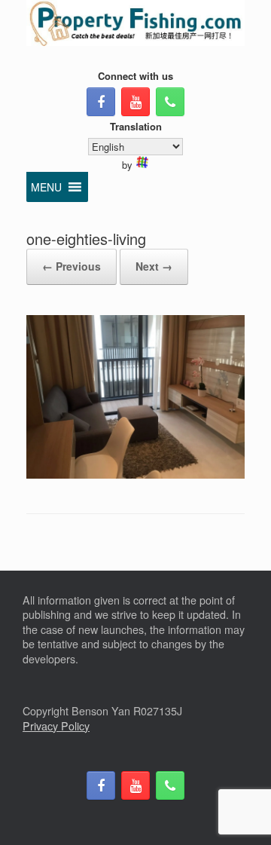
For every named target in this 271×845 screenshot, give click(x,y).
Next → (154, 266)
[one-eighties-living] (135, 474)
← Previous (71, 266)
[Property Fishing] (135, 23)
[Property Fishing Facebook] (101, 101)
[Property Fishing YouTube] (135, 101)
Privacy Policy (56, 725)
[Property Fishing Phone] (170, 101)
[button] (46, 187)
